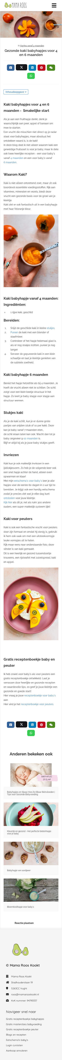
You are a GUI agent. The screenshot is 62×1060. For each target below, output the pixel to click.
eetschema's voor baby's (28, 480)
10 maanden (31, 438)
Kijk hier (8, 502)
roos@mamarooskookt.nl (25, 994)
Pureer (14, 332)
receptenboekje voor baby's (40, 695)
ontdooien (9, 498)
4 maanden (17, 158)
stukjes (51, 328)
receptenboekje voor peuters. (37, 704)
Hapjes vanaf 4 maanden (32, 46)
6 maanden (10, 162)
